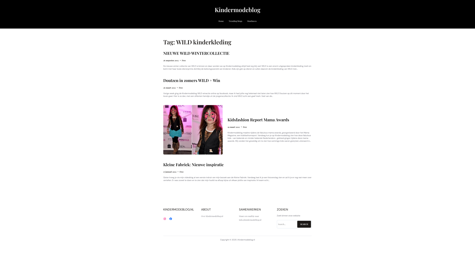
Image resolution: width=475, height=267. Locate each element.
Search (304, 224)
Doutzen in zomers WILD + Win (191, 80)
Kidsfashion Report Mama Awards (258, 119)
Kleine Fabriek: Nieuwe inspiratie (193, 164)
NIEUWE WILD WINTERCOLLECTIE (196, 53)
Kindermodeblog (237, 10)
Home (221, 21)
